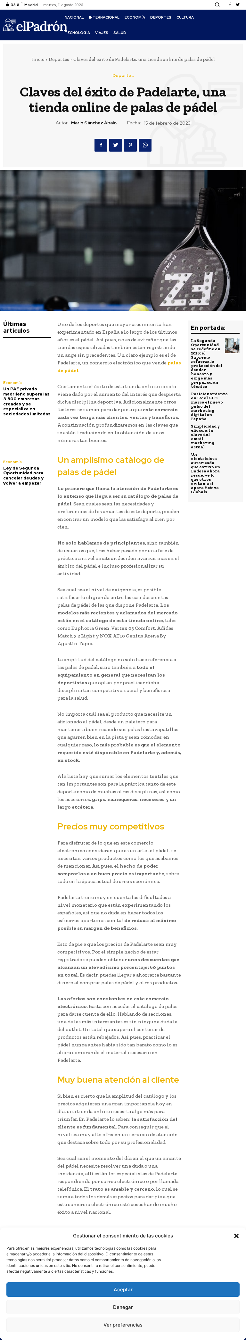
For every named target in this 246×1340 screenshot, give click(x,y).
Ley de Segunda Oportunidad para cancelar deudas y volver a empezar (23, 475)
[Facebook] (230, 5)
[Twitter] (238, 5)
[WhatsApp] (145, 145)
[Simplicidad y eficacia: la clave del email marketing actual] (232, 431)
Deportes (59, 59)
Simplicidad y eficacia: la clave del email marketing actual (205, 436)
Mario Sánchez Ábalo (94, 123)
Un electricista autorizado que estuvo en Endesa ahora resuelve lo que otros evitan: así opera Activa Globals (205, 473)
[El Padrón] (35, 25)
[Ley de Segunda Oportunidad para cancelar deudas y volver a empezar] (27, 439)
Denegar (123, 1307)
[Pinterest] (130, 145)
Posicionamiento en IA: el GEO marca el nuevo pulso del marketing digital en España (209, 406)
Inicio (38, 59)
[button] (236, 1236)
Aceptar (123, 1289)
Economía (12, 383)
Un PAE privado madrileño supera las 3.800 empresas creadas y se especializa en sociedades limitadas (27, 401)
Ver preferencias (123, 1325)
